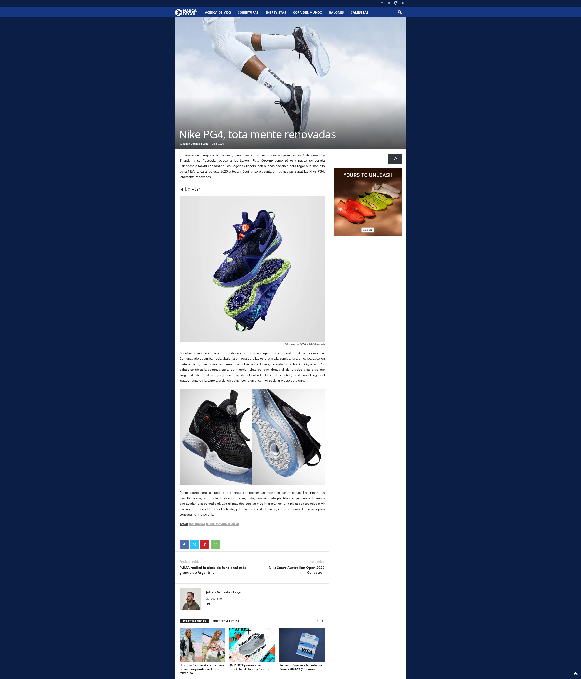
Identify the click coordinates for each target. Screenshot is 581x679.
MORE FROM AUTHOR (226, 621)
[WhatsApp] (215, 544)
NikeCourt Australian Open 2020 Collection (297, 570)
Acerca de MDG (218, 12)
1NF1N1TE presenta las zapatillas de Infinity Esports (249, 667)
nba (193, 524)
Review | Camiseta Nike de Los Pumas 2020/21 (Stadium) (300, 667)
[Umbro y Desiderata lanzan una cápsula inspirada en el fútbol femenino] (202, 645)
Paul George (215, 524)
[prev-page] (317, 621)
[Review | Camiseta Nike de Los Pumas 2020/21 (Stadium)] (302, 645)
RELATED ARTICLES (194, 621)
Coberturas (248, 12)
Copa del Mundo (307, 12)
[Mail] (208, 605)
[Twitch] (396, 3)
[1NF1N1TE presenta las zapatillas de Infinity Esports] (252, 645)
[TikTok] (389, 3)
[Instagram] (382, 3)
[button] (400, 12)
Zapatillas (231, 524)
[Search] (395, 159)
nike (201, 524)
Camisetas (360, 12)
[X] (403, 3)
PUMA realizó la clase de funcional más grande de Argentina (213, 570)
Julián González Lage (195, 143)
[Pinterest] (204, 544)
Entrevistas (275, 12)
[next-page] (322, 621)
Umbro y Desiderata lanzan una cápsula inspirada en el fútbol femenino (202, 669)
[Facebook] (184, 544)
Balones (336, 12)
